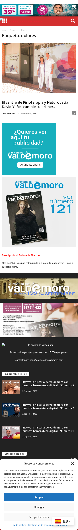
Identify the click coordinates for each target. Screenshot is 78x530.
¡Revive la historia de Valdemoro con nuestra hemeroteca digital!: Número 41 (48, 429)
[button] (72, 463)
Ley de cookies (18, 525)
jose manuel (8, 113)
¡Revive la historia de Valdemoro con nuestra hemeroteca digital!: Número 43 (48, 383)
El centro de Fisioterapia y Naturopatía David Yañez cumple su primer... (35, 104)
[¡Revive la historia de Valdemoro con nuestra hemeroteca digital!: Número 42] (11, 410)
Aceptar (39, 497)
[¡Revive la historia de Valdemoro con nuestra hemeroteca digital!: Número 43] (11, 387)
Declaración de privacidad (41, 525)
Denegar (39, 507)
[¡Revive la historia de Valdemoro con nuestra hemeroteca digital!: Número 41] (11, 432)
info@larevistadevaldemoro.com (46, 360)
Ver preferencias (39, 517)
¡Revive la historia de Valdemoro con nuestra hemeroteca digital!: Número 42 (48, 406)
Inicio (4, 30)
